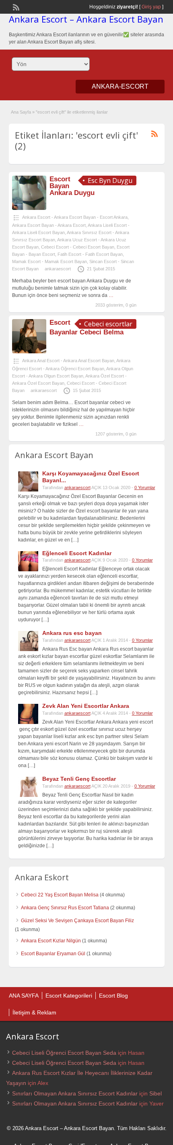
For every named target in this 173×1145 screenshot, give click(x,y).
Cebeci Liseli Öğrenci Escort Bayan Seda (64, 1053)
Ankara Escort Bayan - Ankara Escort (49, 225)
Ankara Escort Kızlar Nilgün (51, 941)
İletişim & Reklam (34, 1012)
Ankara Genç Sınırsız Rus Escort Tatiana (65, 908)
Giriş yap (151, 7)
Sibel (155, 1093)
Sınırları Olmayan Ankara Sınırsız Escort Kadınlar (75, 1093)
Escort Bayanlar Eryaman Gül (53, 953)
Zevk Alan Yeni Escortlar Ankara (85, 706)
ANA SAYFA (24, 995)
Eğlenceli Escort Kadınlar (76, 553)
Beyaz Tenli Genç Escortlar (79, 779)
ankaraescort (58, 268)
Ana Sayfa (21, 112)
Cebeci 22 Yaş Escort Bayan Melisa (60, 895)
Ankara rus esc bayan (72, 633)
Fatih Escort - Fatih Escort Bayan (90, 254)
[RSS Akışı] (15, 6)
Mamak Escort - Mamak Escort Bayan (49, 261)
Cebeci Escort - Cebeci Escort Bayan (77, 247)
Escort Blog (113, 995)
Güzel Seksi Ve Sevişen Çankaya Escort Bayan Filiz (77, 920)
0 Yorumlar (144, 487)
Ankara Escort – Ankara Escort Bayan (86, 19)
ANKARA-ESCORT (120, 86)
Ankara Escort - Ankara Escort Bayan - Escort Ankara (75, 217)
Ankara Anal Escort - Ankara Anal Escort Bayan (68, 360)
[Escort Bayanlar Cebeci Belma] (29, 352)
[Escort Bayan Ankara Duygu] (29, 208)
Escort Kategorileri (68, 995)
